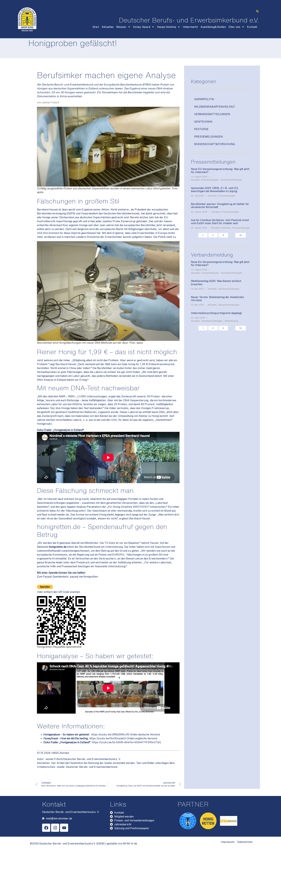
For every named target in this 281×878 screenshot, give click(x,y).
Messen (121, 27)
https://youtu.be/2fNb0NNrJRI (110, 734)
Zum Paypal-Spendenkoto (52, 576)
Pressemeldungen (208, 136)
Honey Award (141, 27)
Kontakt (252, 27)
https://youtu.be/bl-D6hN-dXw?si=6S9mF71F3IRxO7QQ (126, 742)
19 (240, 235)
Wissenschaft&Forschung (214, 144)
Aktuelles (108, 27)
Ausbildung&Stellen (213, 27)
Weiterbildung (231, 321)
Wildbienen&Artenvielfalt (214, 106)
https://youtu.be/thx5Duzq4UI (107, 738)
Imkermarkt (190, 27)
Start (95, 27)
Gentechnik (203, 121)
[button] (257, 11)
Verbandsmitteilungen (212, 114)
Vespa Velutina (166, 27)
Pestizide (201, 129)
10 (240, 328)
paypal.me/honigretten (84, 576)
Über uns (234, 27)
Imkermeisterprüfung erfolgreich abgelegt (216, 313)
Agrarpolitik (204, 99)
